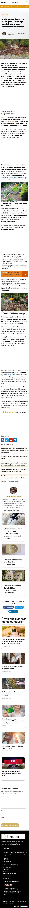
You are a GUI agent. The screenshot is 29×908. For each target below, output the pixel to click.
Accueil (2, 9)
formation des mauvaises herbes (12, 178)
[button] (26, 3)
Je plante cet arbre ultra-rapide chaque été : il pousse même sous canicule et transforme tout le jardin (14, 450)
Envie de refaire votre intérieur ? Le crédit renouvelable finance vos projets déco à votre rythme (13, 641)
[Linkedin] (15, 440)
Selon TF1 (4, 117)
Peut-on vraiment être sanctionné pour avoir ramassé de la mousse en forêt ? (13, 694)
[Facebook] (2, 440)
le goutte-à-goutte (8, 375)
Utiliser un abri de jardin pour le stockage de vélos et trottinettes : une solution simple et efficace (13, 533)
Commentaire (5, 796)
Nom (2, 810)
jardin (16, 481)
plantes (11, 121)
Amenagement (10, 481)
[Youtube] (11, 440)
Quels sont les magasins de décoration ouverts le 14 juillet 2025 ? (11, 773)
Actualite (7, 9)
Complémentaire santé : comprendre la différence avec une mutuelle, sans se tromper (13, 721)
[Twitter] (7, 440)
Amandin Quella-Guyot (13, 496)
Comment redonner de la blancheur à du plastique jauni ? (13, 562)
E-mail (3, 817)
